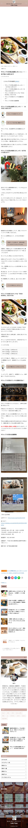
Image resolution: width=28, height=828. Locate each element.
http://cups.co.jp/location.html (16, 518)
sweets (18, 715)
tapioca (23, 715)
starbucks (12, 715)
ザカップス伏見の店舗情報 (12, 101)
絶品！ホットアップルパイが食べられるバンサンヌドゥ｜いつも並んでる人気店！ (13, 802)
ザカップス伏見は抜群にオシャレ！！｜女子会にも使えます (17, 747)
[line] (19, 577)
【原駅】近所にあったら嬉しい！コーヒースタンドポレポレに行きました (16, 620)
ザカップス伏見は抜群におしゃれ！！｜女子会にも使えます (15, 86)
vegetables (4, 718)
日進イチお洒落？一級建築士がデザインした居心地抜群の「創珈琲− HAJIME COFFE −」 (17, 602)
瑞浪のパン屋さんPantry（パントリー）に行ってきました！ (14, 797)
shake (3, 715)
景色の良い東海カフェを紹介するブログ (14, 821)
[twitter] (6, 577)
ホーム (3, 784)
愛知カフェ (4, 582)
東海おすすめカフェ (20, 784)
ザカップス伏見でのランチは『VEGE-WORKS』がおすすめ (15, 93)
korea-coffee (19, 713)
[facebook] (9, 577)
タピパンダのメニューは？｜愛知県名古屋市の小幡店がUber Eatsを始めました (16, 630)
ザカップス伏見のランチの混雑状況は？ (14, 97)
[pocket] (12, 577)
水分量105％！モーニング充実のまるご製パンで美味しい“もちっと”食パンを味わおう (16, 611)
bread (3, 713)
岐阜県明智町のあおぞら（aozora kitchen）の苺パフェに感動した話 (14, 793)
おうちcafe (8, 784)
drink (13, 713)
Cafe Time (14, 5)
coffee (8, 713)
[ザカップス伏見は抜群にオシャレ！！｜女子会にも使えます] (15, 577)
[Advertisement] (14, 21)
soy (7, 715)
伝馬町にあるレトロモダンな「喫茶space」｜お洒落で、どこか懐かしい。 (16, 593)
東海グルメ (13, 784)
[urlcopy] (22, 577)
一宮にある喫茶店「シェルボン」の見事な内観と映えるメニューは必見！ (14, 812)
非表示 (17, 81)
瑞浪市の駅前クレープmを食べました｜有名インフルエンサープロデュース (17, 729)
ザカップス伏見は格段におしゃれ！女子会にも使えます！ (15, 90)
